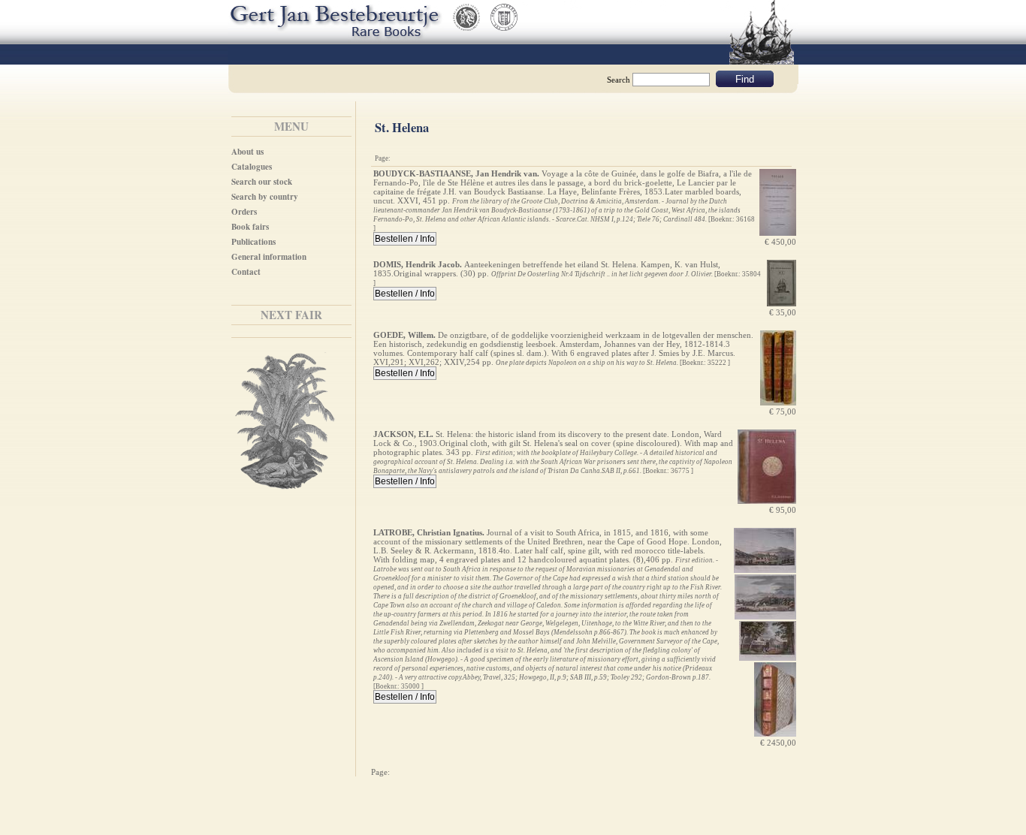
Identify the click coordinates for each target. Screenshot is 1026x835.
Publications (253, 242)
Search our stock (261, 182)
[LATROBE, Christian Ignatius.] (765, 569)
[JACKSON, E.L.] (767, 500)
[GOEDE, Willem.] (778, 402)
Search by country (264, 197)
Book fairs (250, 227)
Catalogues (251, 167)
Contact (246, 272)
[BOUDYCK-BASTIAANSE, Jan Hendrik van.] (777, 232)
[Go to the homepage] (333, 19)
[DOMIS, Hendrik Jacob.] (781, 303)
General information (268, 257)
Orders (244, 212)
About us (247, 152)
